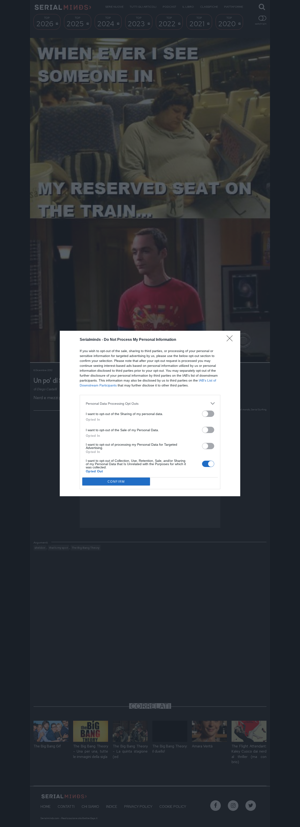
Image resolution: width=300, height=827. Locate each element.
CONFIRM (116, 481)
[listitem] (150, 403)
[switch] (208, 414)
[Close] (231, 339)
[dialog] (150, 413)
